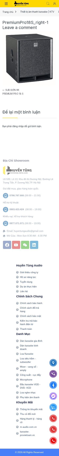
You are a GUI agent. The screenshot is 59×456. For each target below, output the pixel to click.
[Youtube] (16, 245)
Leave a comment (19, 27)
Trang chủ (7, 11)
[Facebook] (7, 245)
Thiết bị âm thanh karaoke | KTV (37, 11)
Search (48, 3)
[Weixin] (25, 245)
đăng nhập (18, 126)
